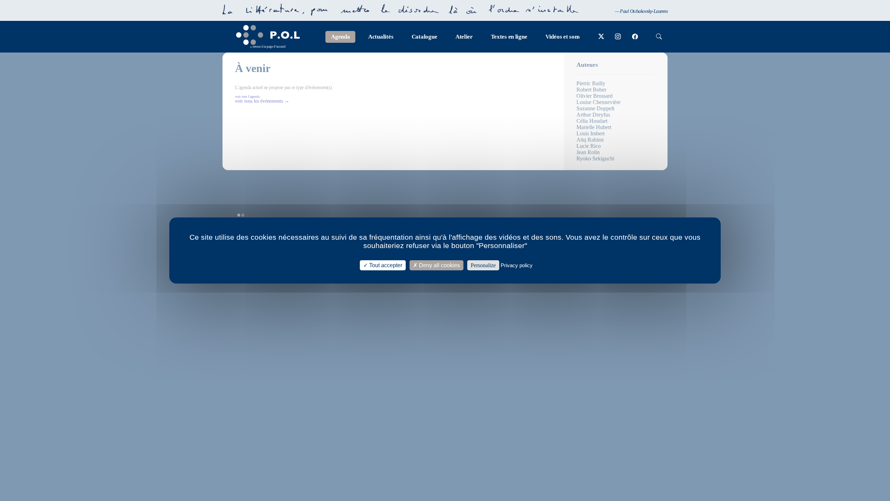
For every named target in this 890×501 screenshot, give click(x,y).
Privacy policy (517, 265)
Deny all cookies (439, 265)
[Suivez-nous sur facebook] (635, 36)
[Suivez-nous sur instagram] (617, 36)
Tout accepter (385, 265)
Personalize (483, 265)
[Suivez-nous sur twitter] (601, 36)
